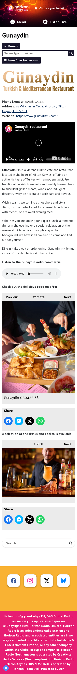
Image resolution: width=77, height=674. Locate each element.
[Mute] (29, 159)
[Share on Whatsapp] (40, 421)
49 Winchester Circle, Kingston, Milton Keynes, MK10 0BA (34, 108)
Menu (21, 21)
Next (65, 297)
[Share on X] (29, 421)
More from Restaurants (23, 60)
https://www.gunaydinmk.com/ (37, 116)
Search (71, 53)
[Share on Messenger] (19, 421)
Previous (10, 297)
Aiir (61, 668)
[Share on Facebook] (8, 421)
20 (35, 159)
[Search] (70, 543)
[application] (38, 142)
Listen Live (58, 21)
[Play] (7, 159)
